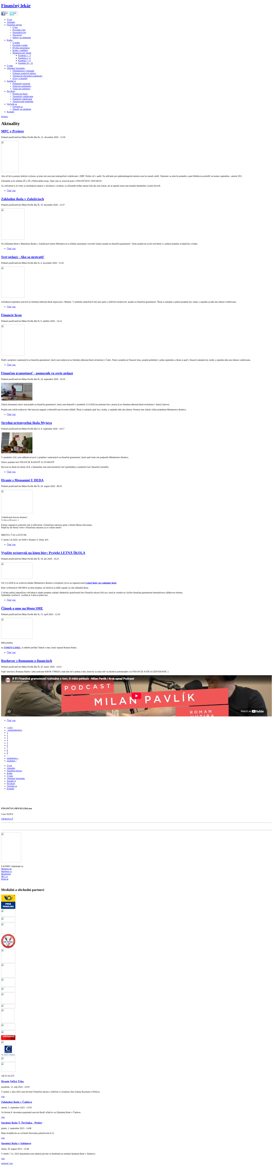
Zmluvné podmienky (22, 86)
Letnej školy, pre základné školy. (101, 583)
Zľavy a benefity (20, 78)
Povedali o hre (19, 30)
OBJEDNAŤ (7, 819)
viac (3, 1096)
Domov (4, 116)
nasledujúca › (13, 758)
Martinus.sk (6, 869)
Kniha (9, 40)
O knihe (16, 42)
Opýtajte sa (12, 104)
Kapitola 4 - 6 (24, 58)
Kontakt (10, 112)
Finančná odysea (14, 25)
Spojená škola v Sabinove (16, 1143)
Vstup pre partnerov (21, 89)
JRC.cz (4, 876)
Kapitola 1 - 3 (24, 55)
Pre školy (11, 91)
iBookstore (6, 874)
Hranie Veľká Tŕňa (12, 1081)
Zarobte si (11, 81)
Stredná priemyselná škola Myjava (26, 423)
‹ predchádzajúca (14, 730)
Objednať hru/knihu (16, 68)
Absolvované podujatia (23, 101)
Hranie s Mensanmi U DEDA (22, 480)
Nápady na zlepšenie (22, 109)
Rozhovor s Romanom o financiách (26, 661)
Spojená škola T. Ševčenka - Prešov (21, 1122)
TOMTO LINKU (12, 647)
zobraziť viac (7, 1163)
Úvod (9, 19)
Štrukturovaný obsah (22, 53)
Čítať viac (11, 190)
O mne (10, 66)
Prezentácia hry (19, 32)
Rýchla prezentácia (21, 48)
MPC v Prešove (12, 131)
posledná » (11, 761)
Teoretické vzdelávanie (23, 96)
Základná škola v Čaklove (16, 1102)
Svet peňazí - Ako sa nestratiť (22, 257)
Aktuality (11, 22)
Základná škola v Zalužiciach (22, 199)
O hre (15, 27)
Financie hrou (11, 315)
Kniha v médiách (20, 50)
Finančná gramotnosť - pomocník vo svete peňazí (37, 373)
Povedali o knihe (20, 45)
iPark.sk (4, 879)
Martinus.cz (6, 871)
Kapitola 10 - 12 (25, 63)
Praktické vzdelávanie (22, 99)
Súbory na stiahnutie (22, 37)
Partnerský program (21, 83)
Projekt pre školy (20, 94)
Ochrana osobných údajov (24, 73)
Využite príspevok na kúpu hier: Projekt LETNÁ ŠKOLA (43, 553)
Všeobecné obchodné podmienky (28, 76)
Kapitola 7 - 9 (24, 60)
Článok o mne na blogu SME (22, 608)
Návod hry (17, 35)
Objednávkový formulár (23, 71)
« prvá (10, 727)
